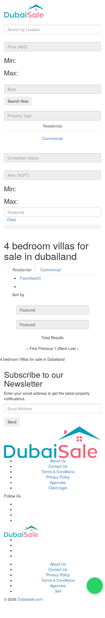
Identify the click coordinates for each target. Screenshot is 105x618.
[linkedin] (16, 520)
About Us (58, 460)
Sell (58, 591)
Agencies (58, 482)
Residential (52, 126)
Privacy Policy (58, 477)
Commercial (52, 138)
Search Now (18, 101)
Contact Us (57, 466)
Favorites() (30, 278)
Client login (57, 487)
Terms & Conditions (58, 471)
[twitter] (16, 509)
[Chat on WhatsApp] (95, 585)
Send (12, 422)
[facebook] (16, 504)
